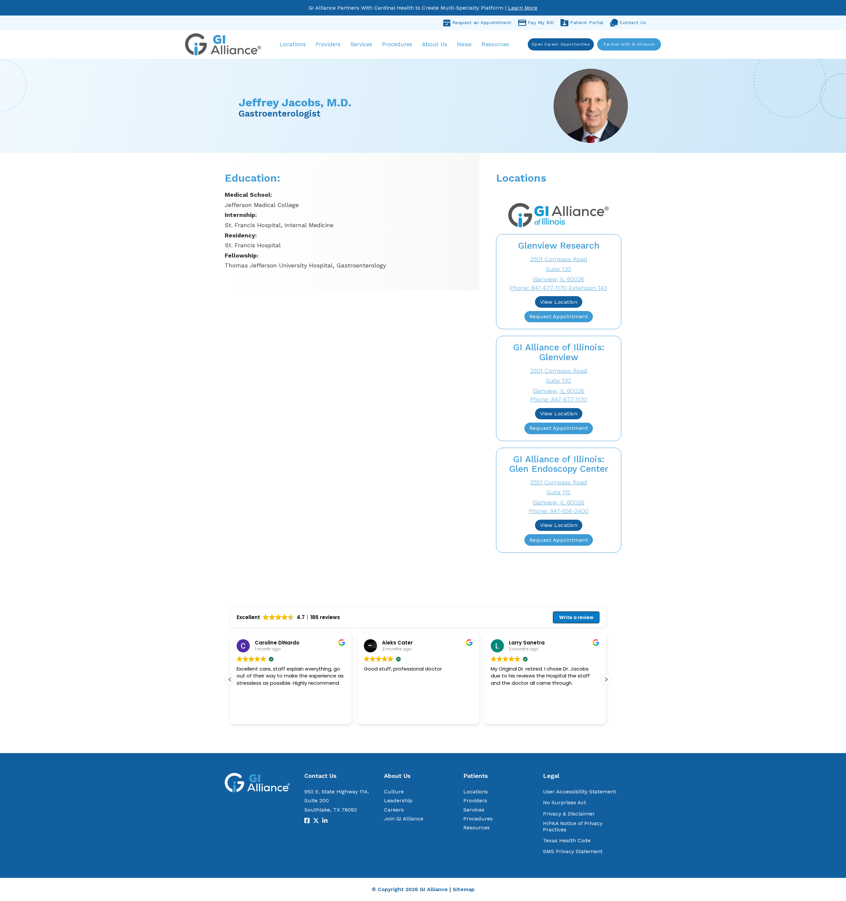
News (464, 44)
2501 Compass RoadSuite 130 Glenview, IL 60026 (558, 269)
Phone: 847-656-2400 (559, 510)
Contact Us (633, 22)
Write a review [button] (576, 617)
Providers (328, 44)
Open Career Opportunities (561, 44)
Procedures (397, 44)
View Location (559, 302)
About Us (434, 44)
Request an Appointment (482, 22)
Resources (495, 44)
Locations (293, 44)
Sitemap (464, 889)
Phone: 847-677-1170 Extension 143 (558, 287)
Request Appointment (558, 316)
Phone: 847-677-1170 (558, 399)
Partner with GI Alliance (629, 44)
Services (361, 44)
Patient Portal (586, 22)
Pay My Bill (541, 22)
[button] (606, 679)
